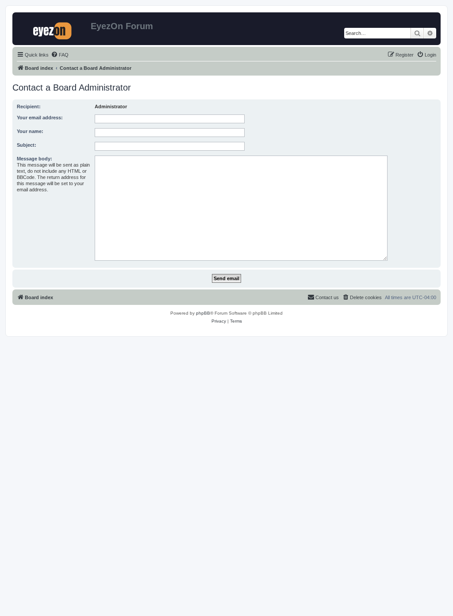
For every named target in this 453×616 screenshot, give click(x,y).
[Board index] (53, 29)
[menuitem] (60, 54)
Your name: (30, 131)
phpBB (203, 313)
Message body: (34, 158)
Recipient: (29, 106)
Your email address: (40, 117)
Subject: (26, 145)
